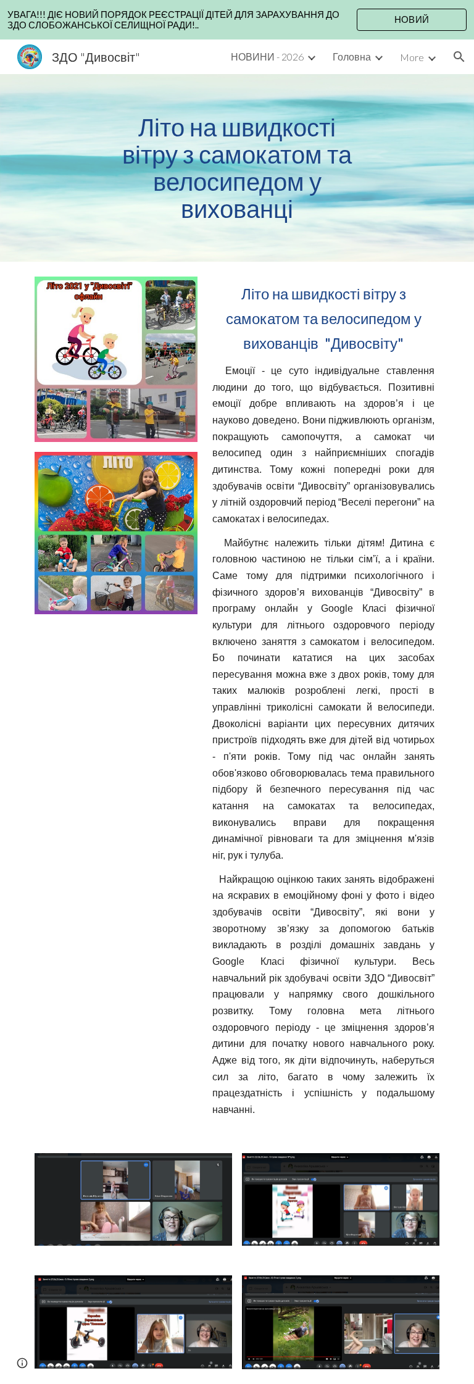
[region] (237, 20)
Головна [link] (352, 56)
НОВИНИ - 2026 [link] (267, 56)
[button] (459, 57)
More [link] (412, 57)
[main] (237, 168)
